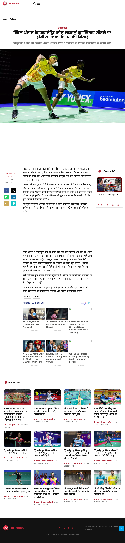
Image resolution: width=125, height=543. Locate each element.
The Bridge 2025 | (53, 534)
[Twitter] (13, 190)
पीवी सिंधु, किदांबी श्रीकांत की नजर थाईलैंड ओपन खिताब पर (107, 491)
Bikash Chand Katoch (43, 419)
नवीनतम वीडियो (108, 171)
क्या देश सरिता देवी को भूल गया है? (108, 195)
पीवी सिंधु (36, 296)
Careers (88, 529)
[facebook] (6, 190)
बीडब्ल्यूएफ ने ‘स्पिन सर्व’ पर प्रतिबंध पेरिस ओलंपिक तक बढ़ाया (77, 491)
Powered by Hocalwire (70, 534)
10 (120, 204)
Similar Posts (14, 382)
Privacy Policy (91, 527)
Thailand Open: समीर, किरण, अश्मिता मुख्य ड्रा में (17, 490)
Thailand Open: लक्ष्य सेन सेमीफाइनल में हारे (16, 451)
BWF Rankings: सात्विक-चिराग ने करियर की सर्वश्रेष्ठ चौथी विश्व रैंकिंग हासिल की (47, 492)
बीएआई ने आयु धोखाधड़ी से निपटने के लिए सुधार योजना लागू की (76, 411)
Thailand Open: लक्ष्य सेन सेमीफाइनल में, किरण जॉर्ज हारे (45, 453)
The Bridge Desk (11, 425)
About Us (103, 527)
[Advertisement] (62, 143)
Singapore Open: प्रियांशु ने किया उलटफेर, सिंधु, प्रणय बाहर (47, 411)
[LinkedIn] (13, 197)
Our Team (113, 527)
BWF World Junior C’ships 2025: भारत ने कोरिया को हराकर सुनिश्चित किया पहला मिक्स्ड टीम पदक (15, 414)
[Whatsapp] (6, 197)
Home (5, 19)
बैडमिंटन (62, 28)
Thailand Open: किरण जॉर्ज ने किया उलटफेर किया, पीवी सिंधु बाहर (106, 453)
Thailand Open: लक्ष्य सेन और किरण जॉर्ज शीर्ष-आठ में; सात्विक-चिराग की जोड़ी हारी (77, 454)
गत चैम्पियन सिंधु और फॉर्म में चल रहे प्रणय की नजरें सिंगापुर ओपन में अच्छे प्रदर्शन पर (106, 412)
